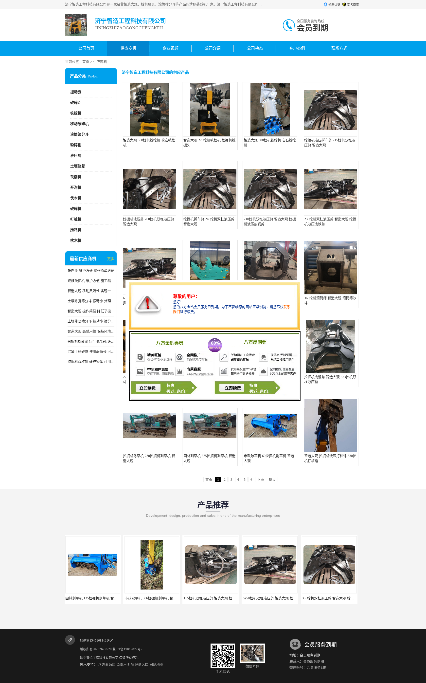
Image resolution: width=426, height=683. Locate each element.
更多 (110, 259)
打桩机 (75, 219)
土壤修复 (77, 166)
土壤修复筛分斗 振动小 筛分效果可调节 (91, 321)
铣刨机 (75, 177)
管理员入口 (139, 664)
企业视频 (170, 48)
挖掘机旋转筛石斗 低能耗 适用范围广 (91, 341)
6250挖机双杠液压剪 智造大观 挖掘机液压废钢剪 (222, 598)
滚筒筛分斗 (79, 134)
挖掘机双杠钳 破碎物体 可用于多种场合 (91, 362)
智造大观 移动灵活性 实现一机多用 (91, 291)
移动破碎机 (79, 124)
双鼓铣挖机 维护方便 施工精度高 (91, 281)
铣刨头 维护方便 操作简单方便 (91, 271)
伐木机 (75, 198)
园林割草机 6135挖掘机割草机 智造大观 (333, 598)
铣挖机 (75, 113)
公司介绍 (213, 48)
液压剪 (75, 156)
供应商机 (128, 48)
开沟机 (75, 187)
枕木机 (75, 240)
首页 (85, 62)
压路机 (75, 230)
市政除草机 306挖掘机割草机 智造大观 (95, 598)
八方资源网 (106, 664)
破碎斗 (75, 103)
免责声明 (123, 664)
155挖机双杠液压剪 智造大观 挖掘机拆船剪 (158, 598)
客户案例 (297, 48)
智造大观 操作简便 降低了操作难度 (91, 311)
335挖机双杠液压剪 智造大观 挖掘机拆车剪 (277, 598)
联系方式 (339, 48)
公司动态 (255, 48)
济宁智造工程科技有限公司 (99, 658)
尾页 (272, 479)
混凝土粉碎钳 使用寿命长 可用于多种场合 (91, 351)
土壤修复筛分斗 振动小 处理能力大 (91, 301)
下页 (260, 479)
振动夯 (75, 92)
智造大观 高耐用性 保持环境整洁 (91, 331)
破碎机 (75, 209)
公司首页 (86, 48)
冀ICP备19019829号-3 (127, 649)
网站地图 (156, 664)
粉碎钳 (75, 145)
